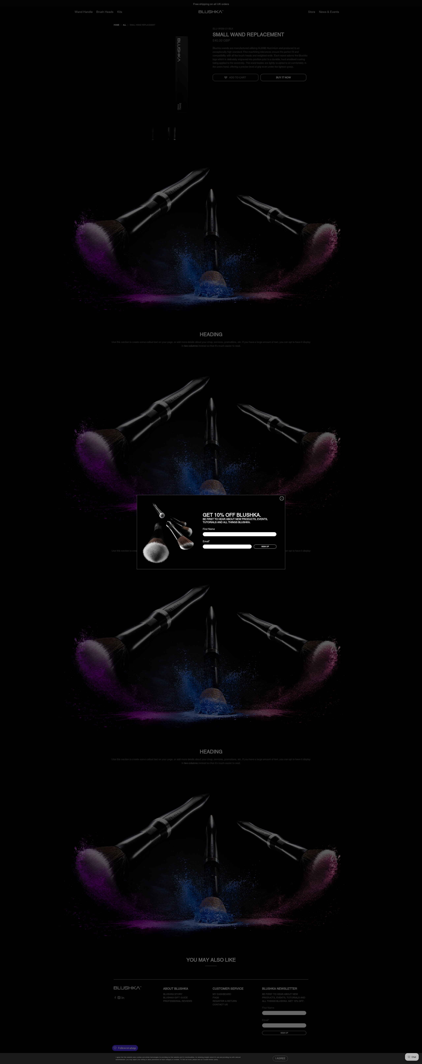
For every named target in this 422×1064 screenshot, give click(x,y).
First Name (209, 528)
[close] (281, 498)
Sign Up (265, 546)
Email (206, 541)
